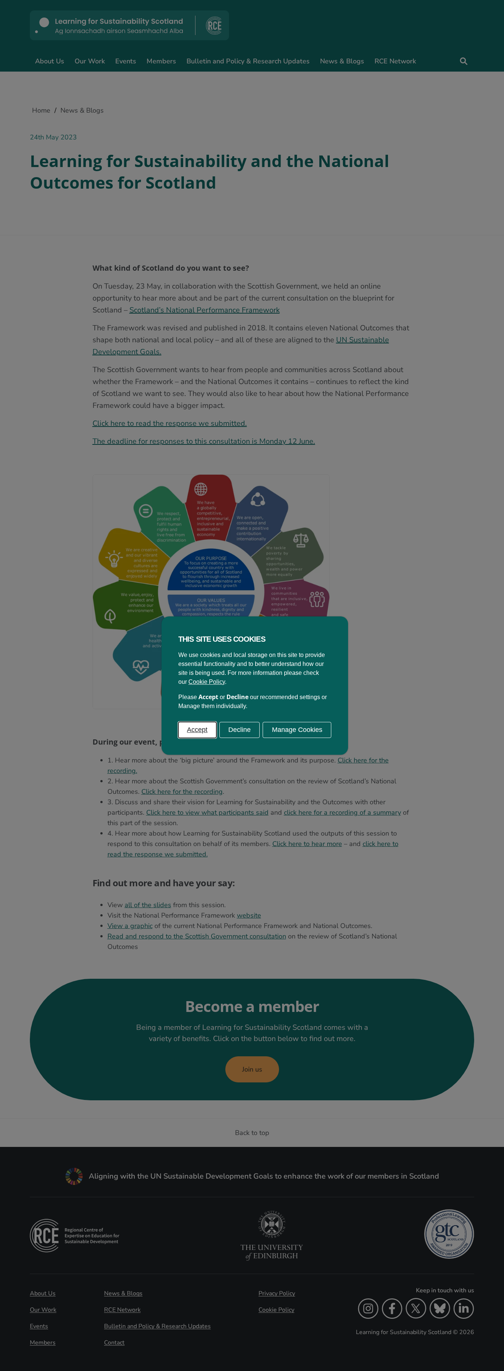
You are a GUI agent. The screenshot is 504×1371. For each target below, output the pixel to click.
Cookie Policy (206, 682)
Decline (239, 729)
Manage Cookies (297, 729)
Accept (197, 729)
